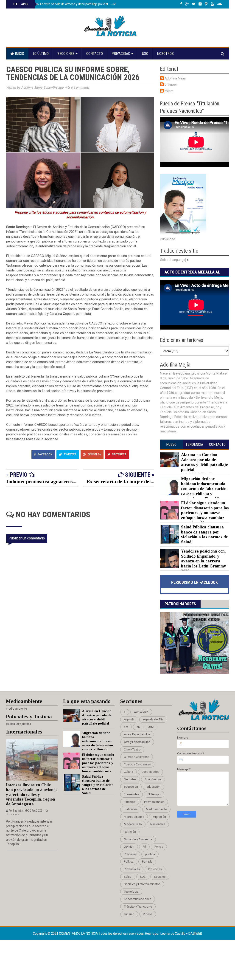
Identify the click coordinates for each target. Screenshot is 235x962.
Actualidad (141, 712)
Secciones (66, 53)
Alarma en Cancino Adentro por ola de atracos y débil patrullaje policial (60, 4)
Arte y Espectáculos (137, 742)
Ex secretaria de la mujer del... (120, 481)
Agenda (129, 719)
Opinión (129, 846)
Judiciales (130, 809)
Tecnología (131, 891)
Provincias (155, 869)
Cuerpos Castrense (136, 757)
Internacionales (154, 802)
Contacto (94, 53)
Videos (147, 914)
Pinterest (118, 454)
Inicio (19, 53)
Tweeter (69, 454)
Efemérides (131, 794)
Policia (158, 846)
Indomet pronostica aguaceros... (41, 481)
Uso (145, 53)
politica (150, 854)
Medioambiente (156, 809)
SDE (142, 876)
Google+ (94, 454)
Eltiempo (130, 802)
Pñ (144, 846)
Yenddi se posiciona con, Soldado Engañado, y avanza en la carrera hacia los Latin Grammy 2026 (203, 561)
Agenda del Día (153, 719)
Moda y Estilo (133, 824)
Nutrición (130, 831)
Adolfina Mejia (175, 78)
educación (153, 786)
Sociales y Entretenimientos (142, 884)
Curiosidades (150, 771)
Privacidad (121, 53)
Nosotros (165, 53)
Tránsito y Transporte (138, 906)
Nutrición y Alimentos (138, 839)
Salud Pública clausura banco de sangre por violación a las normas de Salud (204, 534)
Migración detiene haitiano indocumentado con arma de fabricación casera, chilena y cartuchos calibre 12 (204, 489)
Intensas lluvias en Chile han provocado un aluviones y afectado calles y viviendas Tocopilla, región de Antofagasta (31, 794)
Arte (151, 727)
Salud (127, 876)
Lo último (41, 53)
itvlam (169, 91)
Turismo (129, 914)
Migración (159, 816)
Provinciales (132, 869)
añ (138, 727)
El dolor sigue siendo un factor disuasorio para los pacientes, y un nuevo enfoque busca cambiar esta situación (205, 513)
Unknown (171, 84)
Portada (147, 861)
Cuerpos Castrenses (137, 764)
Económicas (153, 779)
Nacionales (157, 824)
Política (129, 861)
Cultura (128, 771)
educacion (131, 786)
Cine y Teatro (132, 749)
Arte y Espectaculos (137, 734)
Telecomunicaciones (137, 899)
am (126, 727)
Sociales (159, 876)
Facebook (44, 454)
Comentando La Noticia (79, 933)
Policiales (130, 854)
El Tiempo (154, 794)
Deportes (130, 779)
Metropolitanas (134, 816)
